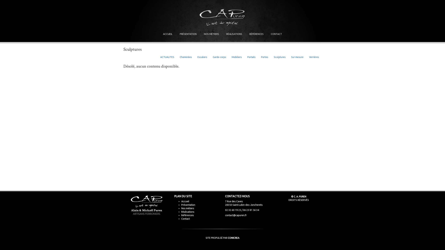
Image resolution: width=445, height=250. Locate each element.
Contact (276, 34)
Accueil (167, 34)
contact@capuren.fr (236, 215)
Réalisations (234, 34)
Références (256, 34)
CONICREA (233, 237)
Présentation (188, 34)
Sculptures (280, 57)
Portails (251, 57)
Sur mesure (297, 57)
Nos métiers (211, 34)
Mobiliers (237, 57)
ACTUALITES (167, 57)
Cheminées (186, 57)
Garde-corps (219, 57)
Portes (264, 57)
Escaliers (202, 57)
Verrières (314, 57)
